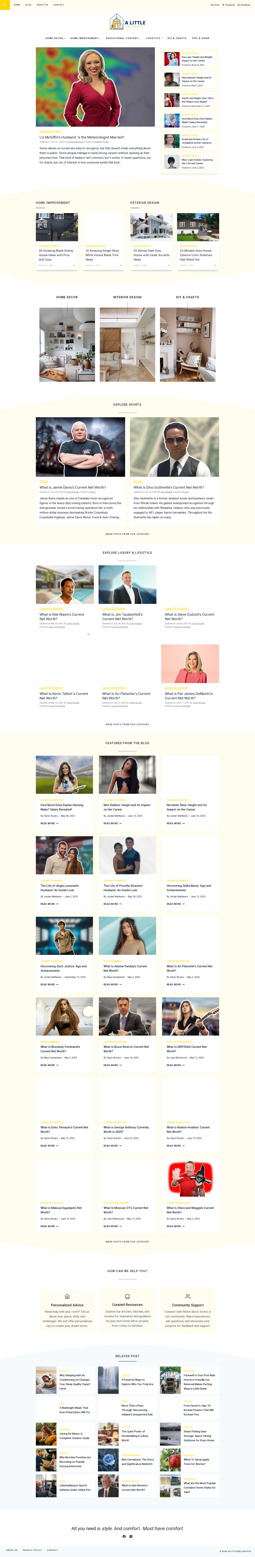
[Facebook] (124, 1537)
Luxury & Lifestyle (135, 553)
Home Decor (67, 297)
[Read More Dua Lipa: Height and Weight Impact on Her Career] (172, 59)
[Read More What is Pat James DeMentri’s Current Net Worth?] (190, 663)
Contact (58, 5)
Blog (29, 5)
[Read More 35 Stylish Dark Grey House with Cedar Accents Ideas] (151, 227)
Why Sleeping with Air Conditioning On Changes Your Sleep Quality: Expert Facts (74, 1382)
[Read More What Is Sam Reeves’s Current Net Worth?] (108, 1485)
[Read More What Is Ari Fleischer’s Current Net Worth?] (128, 663)
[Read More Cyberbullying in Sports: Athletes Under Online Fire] (46, 1485)
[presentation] (64, 775)
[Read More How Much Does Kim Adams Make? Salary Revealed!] (172, 121)
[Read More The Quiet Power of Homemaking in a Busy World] (108, 1434)
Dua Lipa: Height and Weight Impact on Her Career (197, 59)
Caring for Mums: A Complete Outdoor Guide (74, 1436)
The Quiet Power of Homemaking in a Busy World (135, 1436)
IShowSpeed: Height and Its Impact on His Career (196, 79)
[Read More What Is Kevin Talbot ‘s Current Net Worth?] (65, 663)
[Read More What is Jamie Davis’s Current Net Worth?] (80, 447)
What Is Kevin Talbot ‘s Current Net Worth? (64, 696)
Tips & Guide (201, 38)
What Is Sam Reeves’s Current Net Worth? (135, 1487)
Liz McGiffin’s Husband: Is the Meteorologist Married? (82, 137)
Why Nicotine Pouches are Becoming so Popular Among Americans (75, 1462)
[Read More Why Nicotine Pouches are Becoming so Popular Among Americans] (46, 1460)
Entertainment (113, 961)
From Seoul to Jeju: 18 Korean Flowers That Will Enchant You (199, 1410)
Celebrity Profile (50, 131)
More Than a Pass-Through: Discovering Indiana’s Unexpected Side (137, 1410)
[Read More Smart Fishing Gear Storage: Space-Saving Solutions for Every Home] (170, 1434)
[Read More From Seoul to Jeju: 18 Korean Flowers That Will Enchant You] (170, 1408)
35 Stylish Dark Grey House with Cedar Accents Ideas (151, 255)
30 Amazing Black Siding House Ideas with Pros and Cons (56, 255)
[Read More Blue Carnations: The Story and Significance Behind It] (108, 1460)
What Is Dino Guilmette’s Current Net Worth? (169, 487)
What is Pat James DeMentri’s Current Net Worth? (189, 696)
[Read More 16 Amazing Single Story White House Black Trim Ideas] (103, 227)
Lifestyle (63, 1371)
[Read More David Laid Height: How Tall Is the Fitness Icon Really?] (172, 100)
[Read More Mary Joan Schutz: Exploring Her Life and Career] (172, 162)
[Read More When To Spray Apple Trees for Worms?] (170, 1460)
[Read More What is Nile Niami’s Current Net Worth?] (65, 584)
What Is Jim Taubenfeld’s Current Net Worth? (122, 616)
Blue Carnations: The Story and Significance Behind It (138, 1462)
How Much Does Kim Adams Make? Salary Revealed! (197, 120)
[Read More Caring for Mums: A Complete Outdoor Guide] (46, 1434)
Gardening (64, 1429)
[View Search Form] (5, 5)
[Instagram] (131, 1537)
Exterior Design (141, 246)
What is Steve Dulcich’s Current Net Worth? (189, 616)
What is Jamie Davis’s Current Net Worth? (73, 487)
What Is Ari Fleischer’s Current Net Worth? (126, 696)
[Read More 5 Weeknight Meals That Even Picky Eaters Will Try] (46, 1408)
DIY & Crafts (177, 38)
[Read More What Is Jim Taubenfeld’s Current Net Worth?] (128, 584)
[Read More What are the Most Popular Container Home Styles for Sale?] (170, 1485)
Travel (125, 1401)
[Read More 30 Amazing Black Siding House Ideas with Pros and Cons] (57, 227)
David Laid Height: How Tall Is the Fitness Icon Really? (198, 100)
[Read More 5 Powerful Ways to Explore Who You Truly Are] (108, 1380)
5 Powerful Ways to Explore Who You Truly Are (137, 1382)
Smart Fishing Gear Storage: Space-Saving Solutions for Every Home (199, 1436)
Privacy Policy (32, 1550)
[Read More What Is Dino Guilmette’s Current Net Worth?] (174, 447)
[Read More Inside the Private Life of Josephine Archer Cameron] (172, 141)
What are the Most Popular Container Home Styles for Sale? (200, 1488)
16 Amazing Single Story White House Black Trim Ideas (102, 255)
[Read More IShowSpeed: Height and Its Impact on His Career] (172, 79)
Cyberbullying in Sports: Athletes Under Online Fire (75, 1487)
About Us (42, 5)
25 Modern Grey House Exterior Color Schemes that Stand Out (196, 255)
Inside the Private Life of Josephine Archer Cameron (197, 141)
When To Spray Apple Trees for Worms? (196, 1462)
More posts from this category (127, 534)
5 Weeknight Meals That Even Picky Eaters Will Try (74, 1410)
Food (61, 1403)
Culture (188, 1401)
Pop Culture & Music (179, 1042)
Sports (44, 481)
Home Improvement (49, 246)
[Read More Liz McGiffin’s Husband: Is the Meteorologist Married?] (95, 87)
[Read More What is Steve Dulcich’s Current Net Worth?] (190, 584)
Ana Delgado (73, 492)
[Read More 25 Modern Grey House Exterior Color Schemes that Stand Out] (198, 227)
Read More (49, 823)
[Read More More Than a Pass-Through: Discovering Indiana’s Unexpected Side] (108, 1408)
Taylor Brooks (73, 623)
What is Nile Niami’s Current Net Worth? (62, 616)
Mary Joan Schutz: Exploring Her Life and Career (197, 161)
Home (17, 5)
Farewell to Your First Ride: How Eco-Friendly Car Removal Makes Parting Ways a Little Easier (200, 1382)
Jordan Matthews (75, 142)
